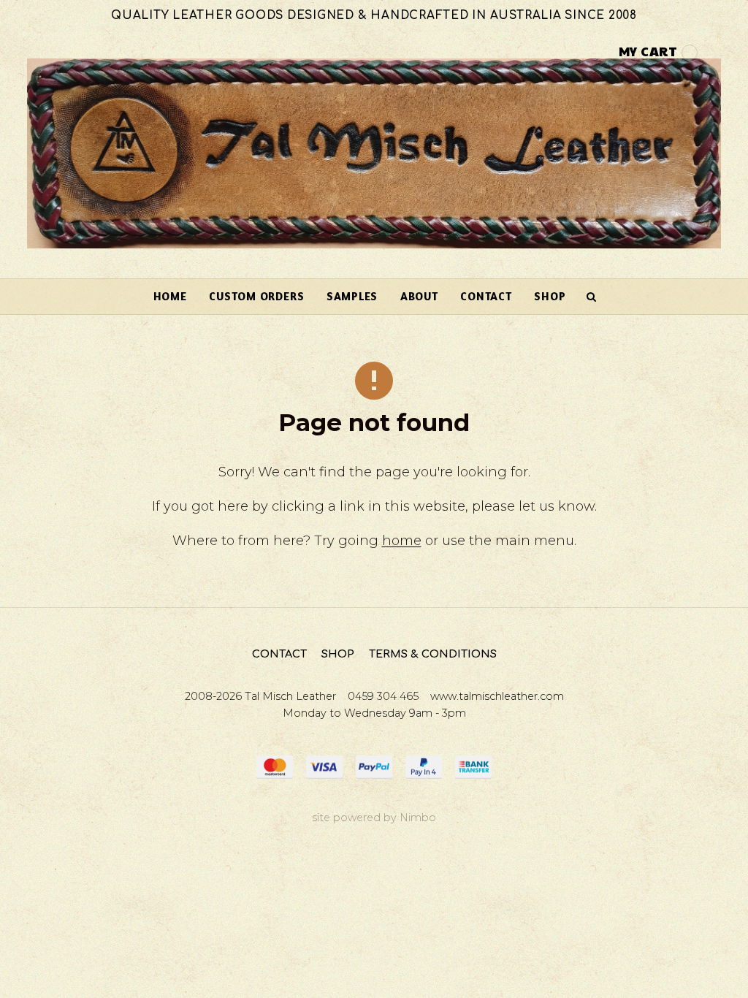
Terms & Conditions (433, 654)
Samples (352, 296)
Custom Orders (256, 296)
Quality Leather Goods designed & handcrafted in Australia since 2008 (374, 15)
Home (170, 296)
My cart (648, 51)
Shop (549, 296)
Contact (485, 296)
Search (591, 297)
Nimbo (418, 817)
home (401, 541)
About (419, 296)
